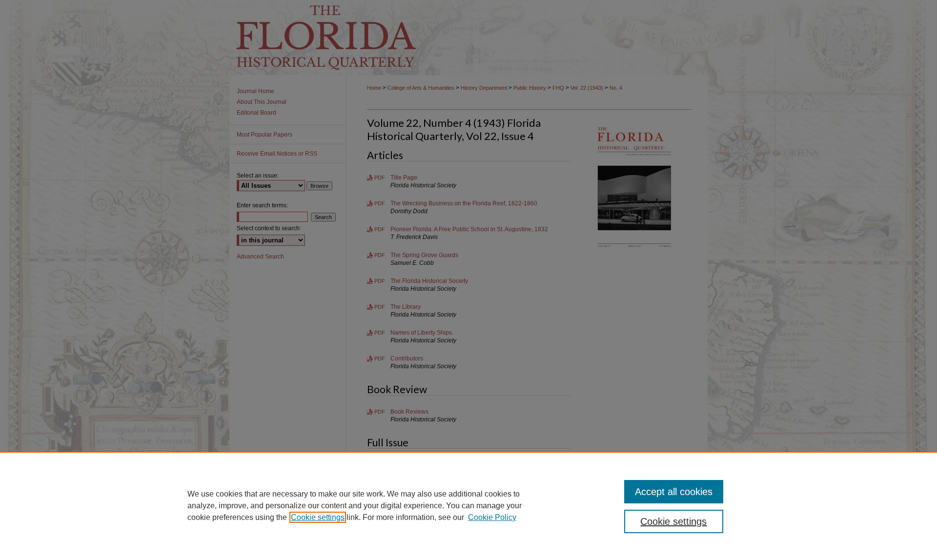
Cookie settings (318, 517)
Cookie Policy (492, 517)
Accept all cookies (674, 491)
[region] (468, 505)
